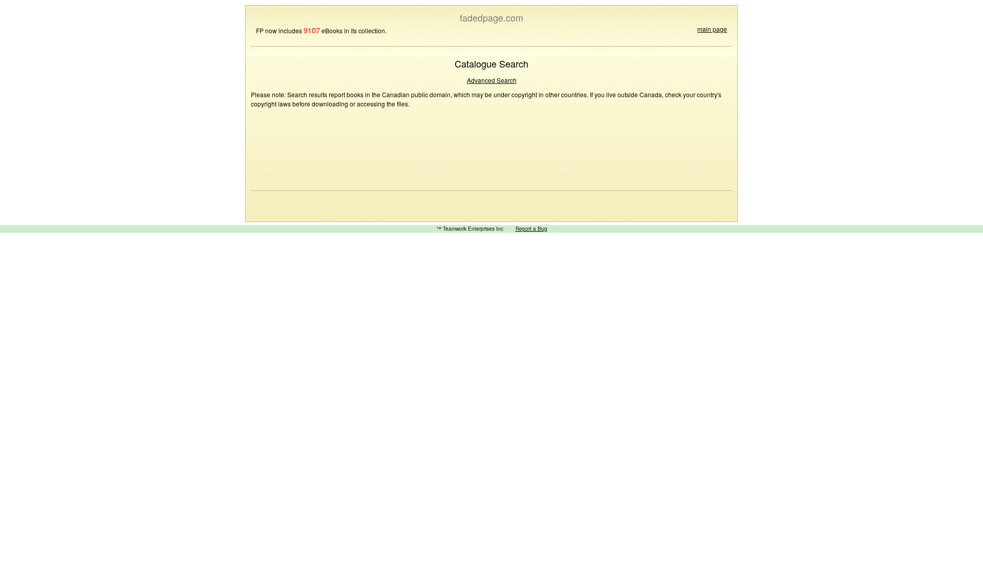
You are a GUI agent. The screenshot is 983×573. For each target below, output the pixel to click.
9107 (312, 30)
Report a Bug (531, 228)
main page (712, 29)
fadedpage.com (491, 17)
